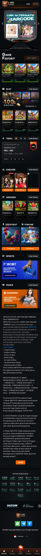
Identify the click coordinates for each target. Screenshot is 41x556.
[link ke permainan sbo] (20, 269)
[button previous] (20, 138)
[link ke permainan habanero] (20, 298)
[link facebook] (29, 523)
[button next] (24, 138)
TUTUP (20, 462)
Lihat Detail (8, 190)
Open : (8, 153)
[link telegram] (23, 523)
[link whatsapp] (17, 523)
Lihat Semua (11, 248)
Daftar (35, 4)
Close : (19, 153)
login (28, 4)
